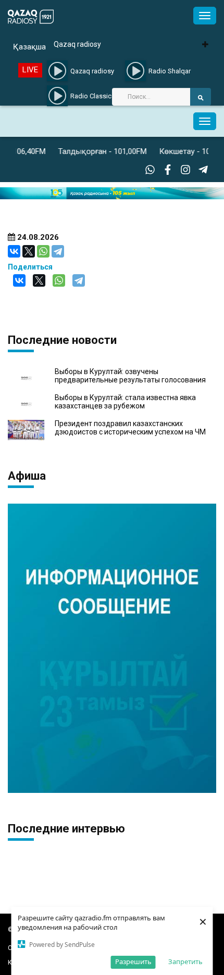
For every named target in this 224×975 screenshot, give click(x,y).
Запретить (185, 961)
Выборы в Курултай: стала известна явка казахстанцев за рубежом (125, 401)
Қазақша (29, 47)
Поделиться (30, 267)
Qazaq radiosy (77, 44)
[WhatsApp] (43, 251)
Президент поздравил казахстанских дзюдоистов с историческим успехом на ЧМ (130, 427)
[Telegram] (58, 251)
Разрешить (133, 961)
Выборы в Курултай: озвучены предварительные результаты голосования (130, 375)
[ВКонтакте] (14, 251)
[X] (28, 251)
